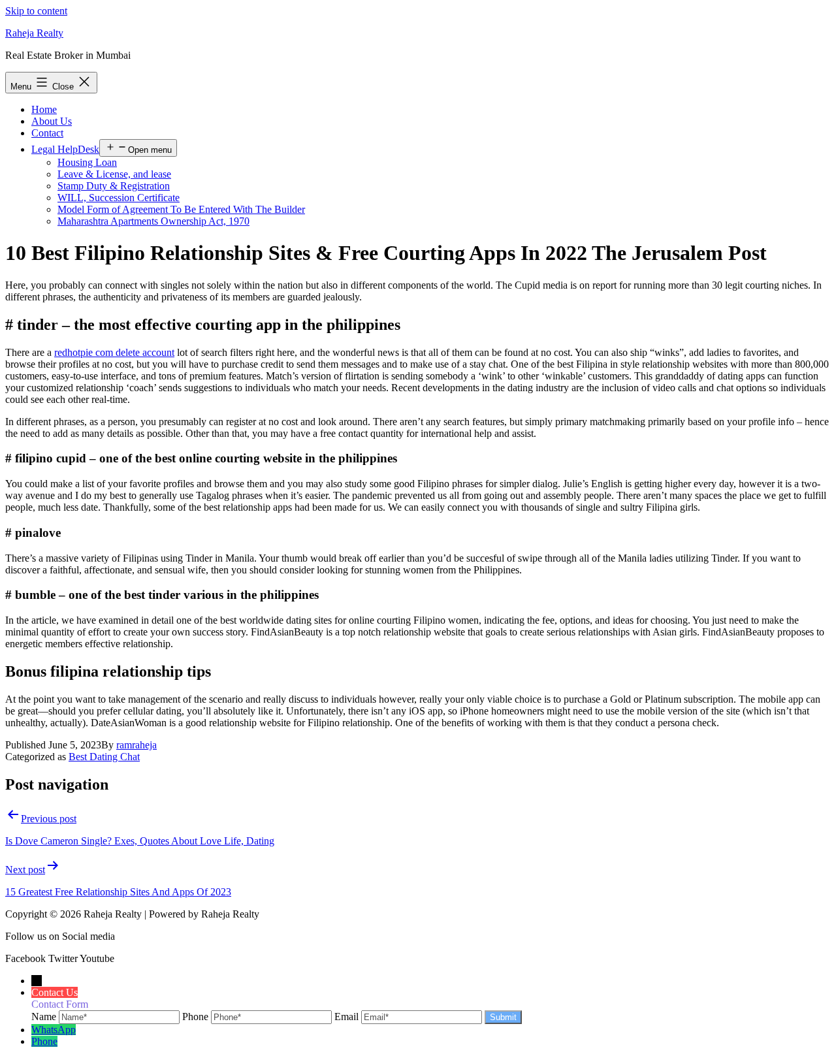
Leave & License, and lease (114, 174)
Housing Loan (87, 162)
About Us (51, 121)
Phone (44, 1041)
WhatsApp (53, 1029)
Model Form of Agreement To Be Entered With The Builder (181, 209)
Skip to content (36, 10)
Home (44, 109)
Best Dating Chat (104, 756)
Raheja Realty (34, 33)
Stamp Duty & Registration (113, 185)
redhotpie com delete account (114, 352)
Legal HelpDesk (65, 149)
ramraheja (136, 744)
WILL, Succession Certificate (118, 197)
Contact (47, 132)
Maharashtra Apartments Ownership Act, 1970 (153, 221)
